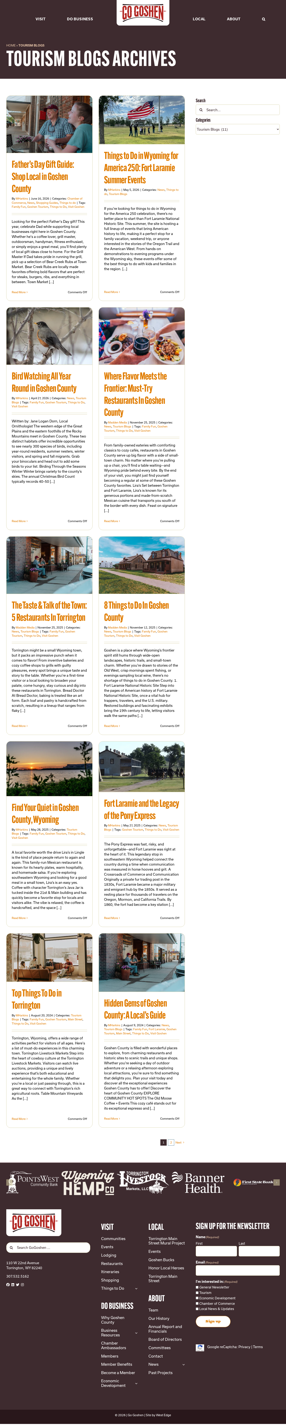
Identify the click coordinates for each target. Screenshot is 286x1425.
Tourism (205, 1294)
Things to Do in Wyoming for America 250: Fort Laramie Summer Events (141, 168)
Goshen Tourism (37, 206)
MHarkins (22, 198)
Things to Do (58, 206)
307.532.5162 (17, 1277)
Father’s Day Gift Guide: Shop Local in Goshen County (43, 177)
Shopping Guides (47, 202)
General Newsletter (214, 1288)
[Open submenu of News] (182, 1365)
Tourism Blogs (118, 194)
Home (11, 45)
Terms (258, 1348)
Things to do (67, 202)
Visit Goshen (76, 206)
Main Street (75, 1019)
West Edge (163, 1416)
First (199, 1244)
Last (242, 1244)
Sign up (213, 1322)
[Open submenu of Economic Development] (135, 1384)
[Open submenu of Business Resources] (135, 1333)
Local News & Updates (216, 1310)
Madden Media (117, 422)
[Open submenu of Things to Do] (135, 1289)
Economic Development (217, 1299)
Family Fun (19, 206)
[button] (263, 12)
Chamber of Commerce (217, 1304)
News (31, 202)
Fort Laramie (157, 1029)
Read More (19, 292)
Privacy (244, 1348)
